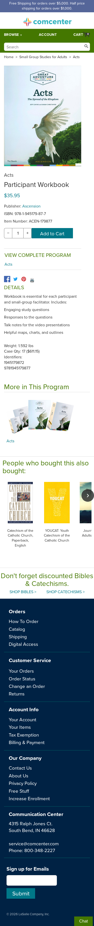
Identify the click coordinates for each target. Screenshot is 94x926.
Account (48, 34)
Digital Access (23, 644)
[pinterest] (24, 279)
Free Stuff (19, 790)
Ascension (31, 206)
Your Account (22, 719)
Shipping (18, 636)
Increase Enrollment (29, 798)
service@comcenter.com (34, 843)
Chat (83, 921)
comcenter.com (47, 20)
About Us (18, 775)
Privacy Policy (23, 783)
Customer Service (30, 660)
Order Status (22, 678)
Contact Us (20, 767)
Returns (17, 693)
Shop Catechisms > (65, 591)
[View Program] (47, 416)
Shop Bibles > (23, 591)
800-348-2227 (39, 850)
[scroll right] (87, 495)
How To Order (23, 621)
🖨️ (32, 280)
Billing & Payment (27, 742)
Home (9, 56)
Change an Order (27, 686)
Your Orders (21, 670)
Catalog (17, 629)
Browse (11, 34)
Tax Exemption (24, 734)
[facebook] (7, 279)
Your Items (20, 727)
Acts (76, 56)
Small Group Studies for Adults (43, 56)
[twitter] (15, 279)
